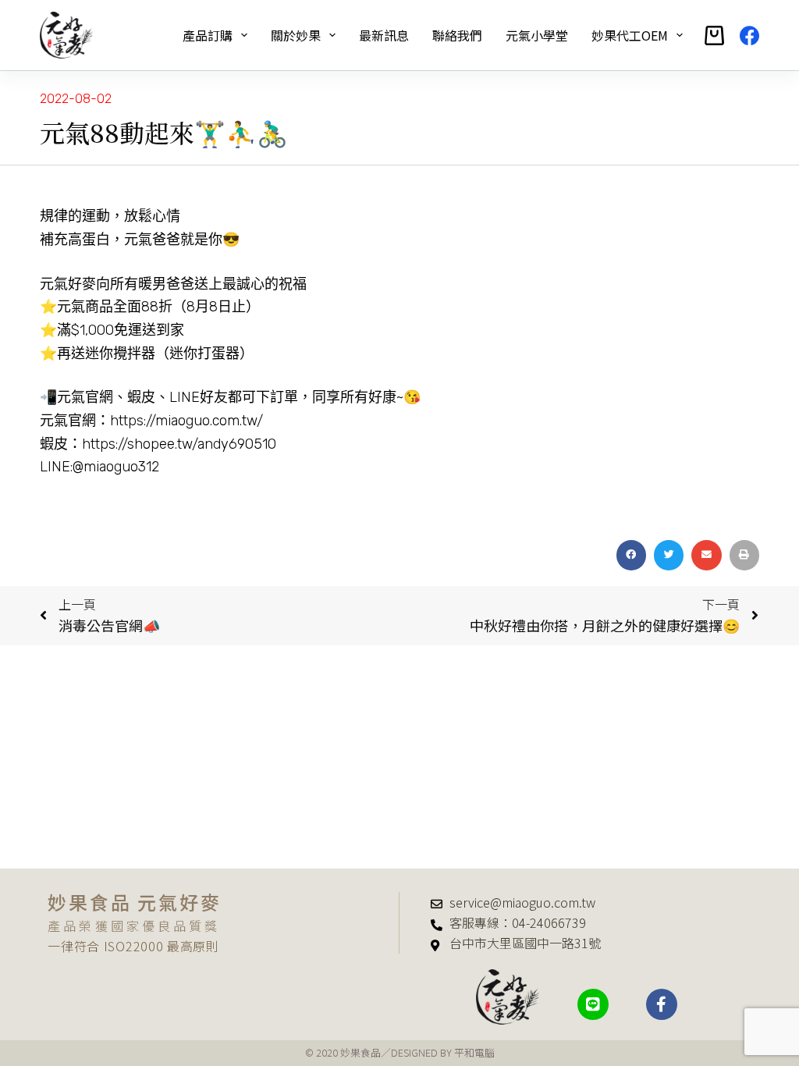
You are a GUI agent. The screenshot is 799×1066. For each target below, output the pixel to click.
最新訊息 (384, 35)
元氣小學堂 (537, 35)
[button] (631, 555)
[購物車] (714, 35)
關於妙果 (296, 35)
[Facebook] (749, 35)
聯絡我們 (457, 35)
